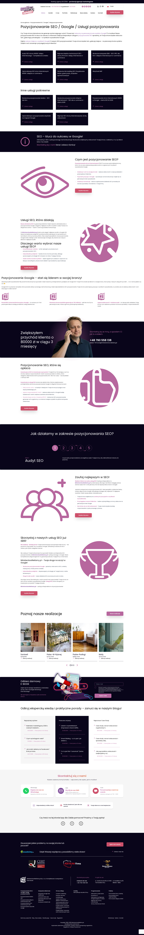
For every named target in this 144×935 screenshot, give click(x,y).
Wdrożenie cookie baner (97, 893)
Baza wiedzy (84, 13)
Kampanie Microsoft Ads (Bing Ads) (44, 899)
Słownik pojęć (46, 918)
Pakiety (111, 891)
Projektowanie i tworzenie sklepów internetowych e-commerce (63, 907)
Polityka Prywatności (75, 927)
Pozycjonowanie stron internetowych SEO (26, 904)
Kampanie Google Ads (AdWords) (44, 894)
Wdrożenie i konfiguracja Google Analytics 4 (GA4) (98, 897)
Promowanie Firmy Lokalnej (116, 893)
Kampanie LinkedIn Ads (44, 902)
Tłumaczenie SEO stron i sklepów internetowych (62, 903)
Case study (53, 918)
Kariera (93, 13)
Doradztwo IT (94, 895)
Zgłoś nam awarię (115, 844)
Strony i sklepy (60, 891)
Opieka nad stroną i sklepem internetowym (62, 899)
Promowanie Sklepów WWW (116, 898)
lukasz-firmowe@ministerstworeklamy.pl (103, 343)
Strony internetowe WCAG (98, 904)
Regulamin (60, 918)
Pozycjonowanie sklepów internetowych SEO (27, 900)
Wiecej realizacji (27, 658)
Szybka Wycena (115, 12)
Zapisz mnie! (103, 696)
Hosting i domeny (60, 895)
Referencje (74, 13)
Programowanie (95, 891)
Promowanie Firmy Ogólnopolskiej (113, 896)
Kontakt (100, 13)
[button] (106, 790)
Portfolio (65, 13)
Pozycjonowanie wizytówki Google (27, 907)
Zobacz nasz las (118, 852)
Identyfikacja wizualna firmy (81, 892)
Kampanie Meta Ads (43, 897)
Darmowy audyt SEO (26, 918)
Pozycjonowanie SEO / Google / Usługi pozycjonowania (27, 892)
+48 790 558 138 (56, 6)
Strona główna (25, 22)
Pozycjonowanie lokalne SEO (27, 897)
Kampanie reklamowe (44, 891)
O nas (57, 13)
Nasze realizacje (115, 614)
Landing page (59, 897)
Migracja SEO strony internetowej (96, 901)
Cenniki (50, 13)
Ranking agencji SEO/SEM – (72, 2)
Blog (33, 918)
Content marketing (61, 893)
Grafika (76, 891)
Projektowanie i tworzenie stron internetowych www (62, 911)
